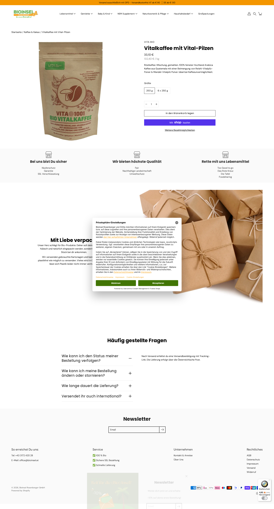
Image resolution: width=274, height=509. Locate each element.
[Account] (249, 13)
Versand (251, 467)
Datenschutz (253, 459)
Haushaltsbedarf (182, 13)
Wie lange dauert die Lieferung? (90, 385)
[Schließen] (186, 468)
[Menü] (269, 480)
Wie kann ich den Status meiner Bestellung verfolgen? (90, 358)
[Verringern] (146, 104)
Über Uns (178, 459)
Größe (147, 83)
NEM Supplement (126, 13)
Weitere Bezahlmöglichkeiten (180, 130)
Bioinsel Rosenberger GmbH (32, 487)
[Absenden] (179, 498)
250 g (149, 90)
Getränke (85, 13)
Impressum (252, 463)
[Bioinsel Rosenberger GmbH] (25, 14)
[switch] (264, 498)
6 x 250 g (163, 90)
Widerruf (251, 472)
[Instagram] (257, 493)
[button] (254, 13)
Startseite (16, 32)
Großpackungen (206, 13)
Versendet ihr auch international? (92, 396)
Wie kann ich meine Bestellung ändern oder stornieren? (89, 373)
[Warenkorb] (260, 13)
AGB (249, 455)
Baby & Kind (104, 13)
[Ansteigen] (156, 104)
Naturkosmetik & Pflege (154, 13)
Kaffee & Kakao (32, 32)
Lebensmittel (66, 13)
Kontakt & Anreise (183, 455)
